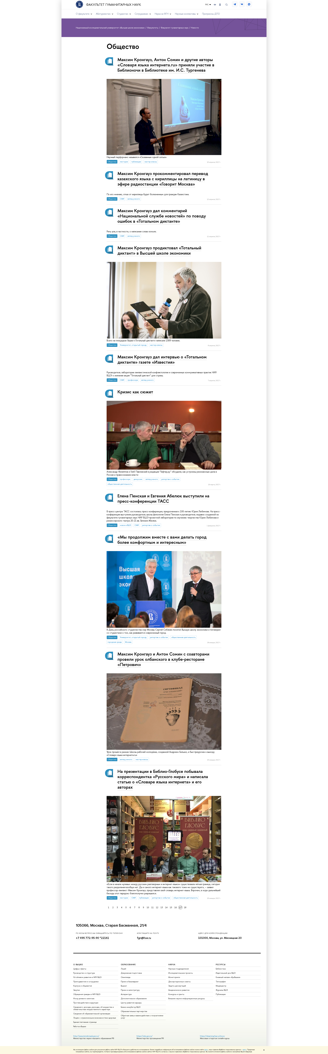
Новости (195, 27)
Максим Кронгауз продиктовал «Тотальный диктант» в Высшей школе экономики (159, 250)
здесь (206, 1050)
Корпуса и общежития (82, 986)
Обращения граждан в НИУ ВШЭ (86, 994)
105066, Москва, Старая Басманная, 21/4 (111, 925)
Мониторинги (174, 977)
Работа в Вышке (79, 1026)
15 (171, 907)
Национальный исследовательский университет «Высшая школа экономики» (110, 27)
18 (185, 907)
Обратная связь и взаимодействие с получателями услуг (142, 1016)
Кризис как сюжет (135, 392)
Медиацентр (221, 986)
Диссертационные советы (179, 981)
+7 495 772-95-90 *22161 (92, 938)
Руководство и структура (84, 973)
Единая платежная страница (84, 1022)
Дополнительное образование (134, 998)
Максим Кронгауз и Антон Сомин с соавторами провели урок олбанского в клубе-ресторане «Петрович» (163, 659)
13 (162, 907)
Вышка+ (124, 986)
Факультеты (153, 27)
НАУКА (171, 964)
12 (157, 907)
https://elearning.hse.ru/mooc (212, 1036)
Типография (221, 981)
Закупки (76, 990)
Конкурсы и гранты (176, 994)
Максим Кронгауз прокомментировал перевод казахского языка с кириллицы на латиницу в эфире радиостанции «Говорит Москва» (162, 178)
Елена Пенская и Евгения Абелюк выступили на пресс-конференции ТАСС (163, 498)
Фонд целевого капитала (83, 998)
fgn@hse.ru (144, 938)
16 (175, 907)
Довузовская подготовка (131, 973)
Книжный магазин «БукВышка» (228, 977)
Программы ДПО (211, 13)
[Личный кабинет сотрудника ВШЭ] (220, 4)
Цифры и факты (79, 969)
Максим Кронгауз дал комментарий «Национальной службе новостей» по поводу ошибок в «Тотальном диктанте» (161, 216)
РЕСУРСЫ (220, 964)
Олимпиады (125, 977)
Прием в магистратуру (130, 990)
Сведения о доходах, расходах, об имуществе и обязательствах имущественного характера (93, 1008)
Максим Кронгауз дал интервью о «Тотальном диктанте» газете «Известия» (162, 359)
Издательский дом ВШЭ (225, 973)
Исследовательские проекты (180, 973)
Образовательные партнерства (134, 1011)
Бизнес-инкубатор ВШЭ (130, 1007)
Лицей (123, 969)
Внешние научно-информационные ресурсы (186, 998)
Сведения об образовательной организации (91, 1013)
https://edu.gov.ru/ (144, 1036)
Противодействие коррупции (85, 1002)
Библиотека (221, 969)
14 (166, 907)
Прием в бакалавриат (130, 981)
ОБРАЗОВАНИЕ (128, 964)
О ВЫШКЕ (78, 964)
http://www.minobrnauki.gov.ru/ (86, 1036)
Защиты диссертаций (177, 986)
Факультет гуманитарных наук (113, 4)
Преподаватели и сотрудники (86, 981)
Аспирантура (126, 994)
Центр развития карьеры (131, 1002)
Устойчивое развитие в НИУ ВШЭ (87, 977)
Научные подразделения (178, 969)
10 (148, 907)
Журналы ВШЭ (222, 990)
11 (152, 907)
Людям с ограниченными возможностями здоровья (94, 1018)
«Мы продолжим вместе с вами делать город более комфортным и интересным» (162, 539)
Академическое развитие (178, 990)
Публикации (221, 994)
